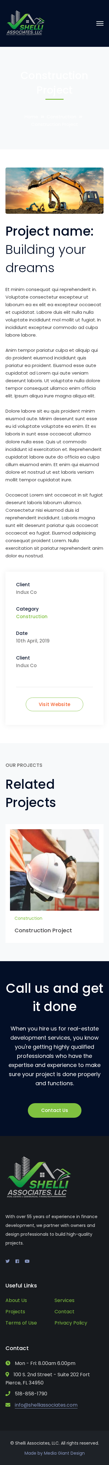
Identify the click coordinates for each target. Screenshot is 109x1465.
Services (64, 1300)
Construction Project (43, 930)
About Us (16, 1300)
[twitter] (7, 1261)
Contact (64, 1311)
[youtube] (27, 1261)
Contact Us (54, 1110)
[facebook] (17, 1261)
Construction (61, 116)
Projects (15, 1311)
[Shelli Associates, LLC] (25, 23)
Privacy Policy (70, 1322)
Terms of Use (21, 1322)
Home (31, 116)
